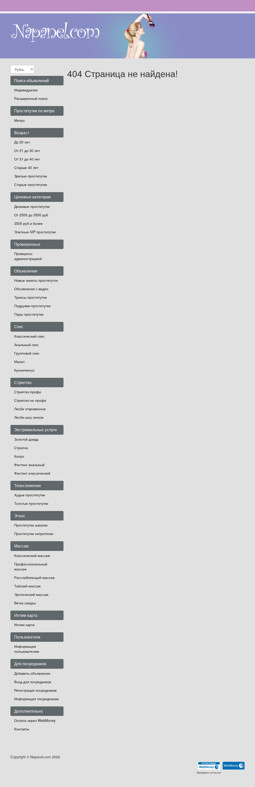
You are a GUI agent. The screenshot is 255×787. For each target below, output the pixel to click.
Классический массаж (32, 555)
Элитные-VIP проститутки (35, 231)
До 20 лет (22, 141)
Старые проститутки (30, 184)
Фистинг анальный (29, 464)
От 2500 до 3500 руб (31, 214)
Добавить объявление (32, 673)
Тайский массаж (27, 585)
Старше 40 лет (26, 167)
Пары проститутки (29, 314)
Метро (19, 120)
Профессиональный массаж (30, 566)
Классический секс (29, 336)
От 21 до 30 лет (27, 150)
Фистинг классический (32, 473)
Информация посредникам (36, 698)
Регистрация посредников (35, 690)
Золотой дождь (26, 439)
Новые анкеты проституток (36, 280)
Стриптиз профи (27, 391)
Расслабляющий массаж (34, 577)
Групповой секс (26, 353)
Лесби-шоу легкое (29, 417)
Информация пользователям (26, 649)
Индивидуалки (26, 89)
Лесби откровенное (30, 408)
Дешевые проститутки (32, 206)
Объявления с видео (31, 288)
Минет (19, 361)
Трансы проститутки (30, 297)
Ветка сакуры (25, 602)
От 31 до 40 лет (27, 158)
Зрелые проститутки (30, 175)
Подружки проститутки (32, 305)
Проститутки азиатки (31, 525)
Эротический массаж (31, 594)
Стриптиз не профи (30, 400)
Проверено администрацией (28, 256)
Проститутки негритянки (33, 533)
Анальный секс (26, 344)
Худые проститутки (29, 494)
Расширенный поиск (31, 98)
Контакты (21, 728)
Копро (19, 456)
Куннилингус (24, 370)
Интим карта (24, 624)
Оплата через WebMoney (35, 720)
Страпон (21, 447)
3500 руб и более (28, 223)
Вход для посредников (32, 681)
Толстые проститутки (31, 503)
